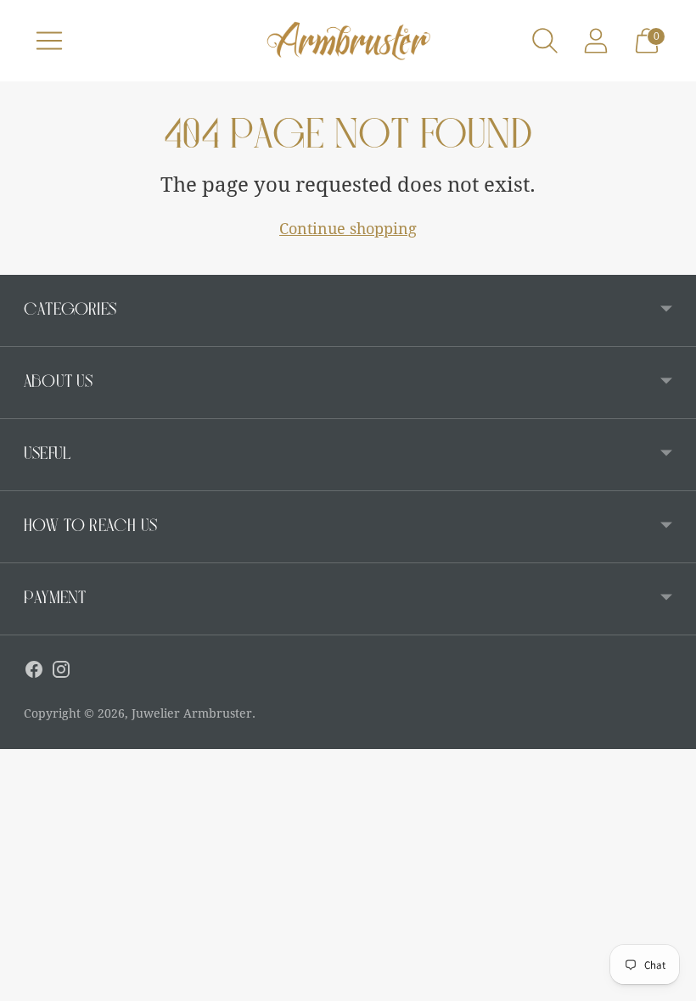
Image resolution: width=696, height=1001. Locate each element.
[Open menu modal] (49, 40)
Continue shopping (348, 229)
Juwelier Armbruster (192, 713)
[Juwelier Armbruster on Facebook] (34, 672)
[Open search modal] (545, 40)
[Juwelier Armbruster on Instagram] (61, 672)
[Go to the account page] (596, 40)
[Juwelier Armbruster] (348, 40)
